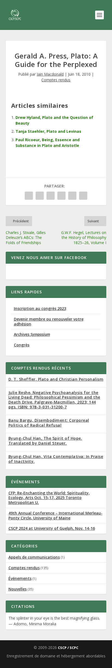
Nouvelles (17, 589)
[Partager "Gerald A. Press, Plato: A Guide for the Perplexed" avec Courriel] (83, 195)
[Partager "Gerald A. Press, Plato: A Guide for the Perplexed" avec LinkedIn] (72, 195)
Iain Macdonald (50, 74)
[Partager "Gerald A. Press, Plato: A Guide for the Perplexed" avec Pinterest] (61, 195)
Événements (20, 578)
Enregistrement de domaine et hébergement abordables (56, 655)
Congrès (21, 344)
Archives (32, 334)
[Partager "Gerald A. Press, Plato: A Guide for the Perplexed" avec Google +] (50, 195)
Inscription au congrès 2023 (40, 308)
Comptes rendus (55, 79)
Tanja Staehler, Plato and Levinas (48, 131)
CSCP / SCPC (68, 647)
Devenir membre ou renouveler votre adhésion (48, 321)
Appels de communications (34, 557)
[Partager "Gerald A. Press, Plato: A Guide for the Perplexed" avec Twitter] (39, 195)
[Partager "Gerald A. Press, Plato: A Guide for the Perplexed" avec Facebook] (28, 195)
